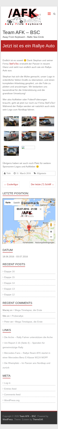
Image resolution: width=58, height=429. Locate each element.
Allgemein (41, 173)
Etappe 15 (9, 277)
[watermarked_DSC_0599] (46, 118)
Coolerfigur (11, 184)
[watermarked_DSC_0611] (29, 147)
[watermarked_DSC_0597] (29, 118)
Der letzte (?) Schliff (42, 184)
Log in (7, 383)
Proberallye (17, 316)
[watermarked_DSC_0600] (11, 132)
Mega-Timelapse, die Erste (28, 310)
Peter (7, 321)
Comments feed (12, 394)
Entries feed (10, 388)
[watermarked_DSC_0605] (11, 147)
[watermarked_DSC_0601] (29, 132)
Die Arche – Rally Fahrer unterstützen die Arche (28, 337)
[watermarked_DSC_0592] (11, 118)
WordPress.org (11, 400)
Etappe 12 (9, 294)
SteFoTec (14, 63)
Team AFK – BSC (21, 32)
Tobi (8, 173)
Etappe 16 (9, 271)
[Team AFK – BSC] (23, 16)
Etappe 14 (9, 283)
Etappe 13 (9, 288)
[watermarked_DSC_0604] (46, 132)
